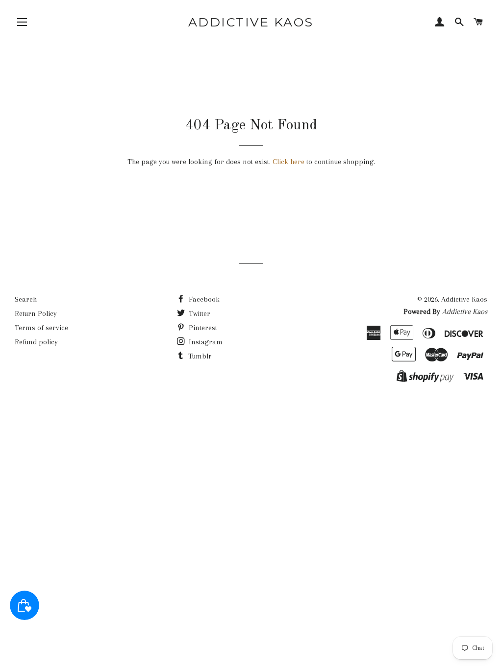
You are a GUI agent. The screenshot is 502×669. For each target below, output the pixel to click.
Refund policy (36, 341)
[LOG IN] (440, 23)
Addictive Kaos (251, 22)
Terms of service (41, 327)
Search (26, 299)
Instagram (205, 341)
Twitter (198, 313)
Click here (288, 161)
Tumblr (199, 356)
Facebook (203, 299)
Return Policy (36, 313)
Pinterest (202, 327)
